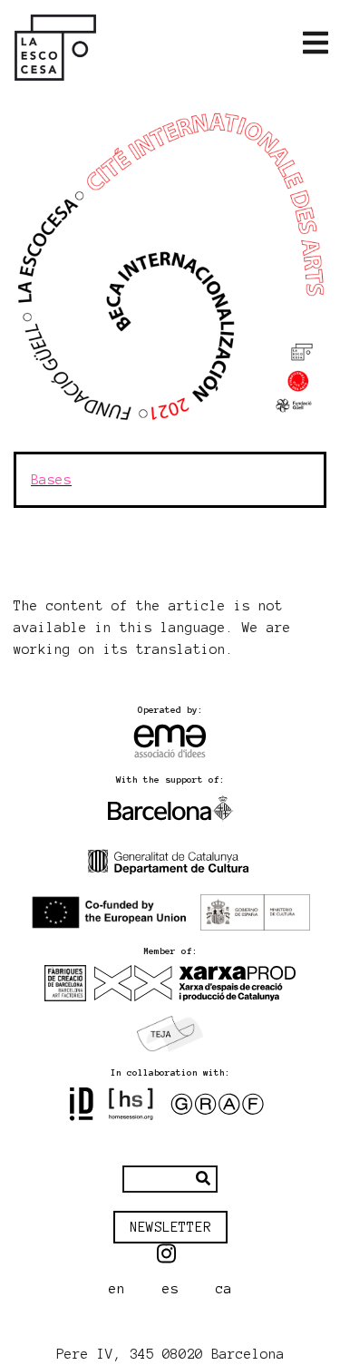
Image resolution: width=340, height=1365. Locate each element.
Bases (51, 480)
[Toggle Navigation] (315, 43)
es (170, 1289)
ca (224, 1289)
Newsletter (170, 1227)
